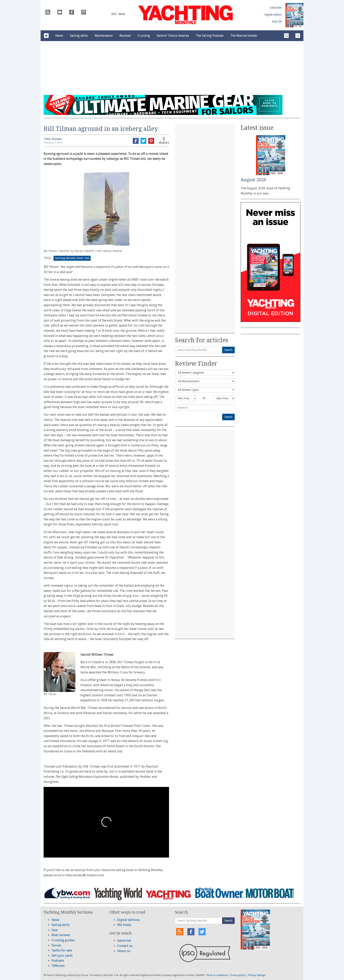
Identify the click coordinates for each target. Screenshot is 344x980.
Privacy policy (237, 975)
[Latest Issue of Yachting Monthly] (294, 15)
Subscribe (276, 7)
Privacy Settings (256, 975)
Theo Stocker (53, 139)
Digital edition (273, 14)
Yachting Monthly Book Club (72, 258)
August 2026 (253, 179)
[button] (106, 822)
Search (228, 349)
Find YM (277, 21)
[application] (106, 822)
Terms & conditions (217, 975)
